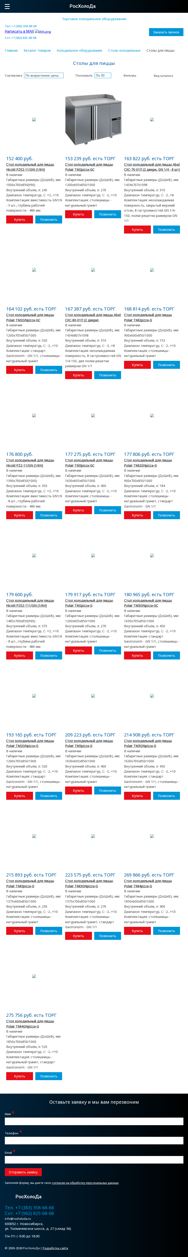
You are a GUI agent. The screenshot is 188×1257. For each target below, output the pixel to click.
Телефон (13, 1132)
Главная (11, 50)
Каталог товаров (37, 50)
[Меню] (7, 6)
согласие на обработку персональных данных (85, 1183)
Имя (9, 1113)
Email (10, 1152)
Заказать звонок (166, 32)
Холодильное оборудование (79, 50)
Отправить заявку (23, 1172)
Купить (19, 219)
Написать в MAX (19, 31)
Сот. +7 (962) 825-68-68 (20, 38)
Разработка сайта (55, 1248)
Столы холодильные (124, 50)
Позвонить (48, 219)
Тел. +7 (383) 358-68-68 (20, 26)
